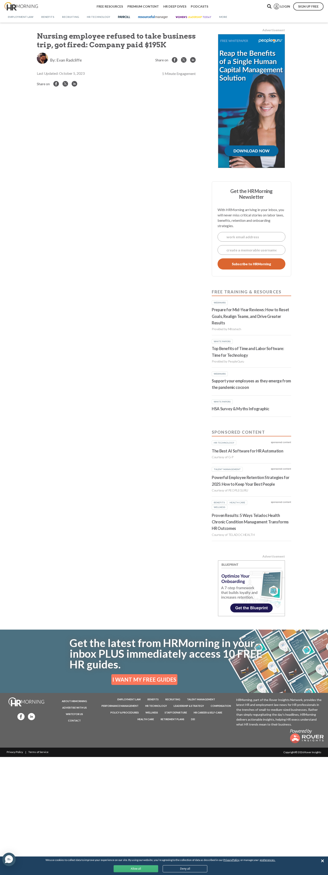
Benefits (153, 699)
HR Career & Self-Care (208, 712)
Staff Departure (176, 712)
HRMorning (21, 6)
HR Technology (156, 705)
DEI (193, 719)
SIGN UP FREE (308, 6)
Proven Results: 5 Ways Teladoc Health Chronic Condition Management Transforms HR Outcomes (250, 522)
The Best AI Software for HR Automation (247, 450)
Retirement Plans (172, 719)
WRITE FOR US (74, 714)
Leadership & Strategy (189, 705)
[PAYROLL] (124, 17)
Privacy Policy (15, 752)
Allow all (136, 869)
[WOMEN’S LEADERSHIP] (193, 17)
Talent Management (201, 699)
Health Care (145, 719)
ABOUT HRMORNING (74, 701)
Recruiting (172, 699)
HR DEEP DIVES (174, 6)
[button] (9, 859)
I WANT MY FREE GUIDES (144, 679)
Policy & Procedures (124, 712)
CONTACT (74, 720)
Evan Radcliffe (69, 60)
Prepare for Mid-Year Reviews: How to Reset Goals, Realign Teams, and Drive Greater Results (250, 316)
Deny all (185, 869)
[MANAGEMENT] (153, 17)
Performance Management (120, 705)
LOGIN (285, 6)
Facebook (19, 716)
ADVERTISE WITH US (74, 707)
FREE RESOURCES (110, 6)
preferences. (267, 860)
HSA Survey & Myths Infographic (240, 408)
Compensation (221, 705)
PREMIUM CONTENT (143, 6)
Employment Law (129, 699)
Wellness (151, 712)
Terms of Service (38, 752)
